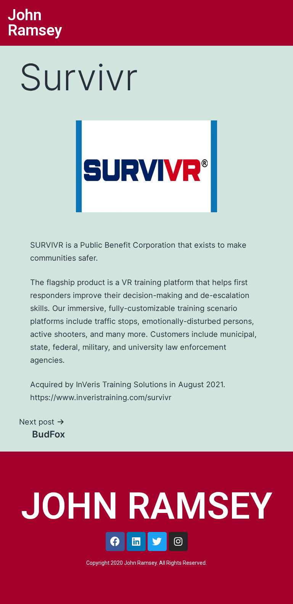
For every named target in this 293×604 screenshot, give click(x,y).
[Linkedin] (136, 541)
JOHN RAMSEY (146, 506)
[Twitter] (157, 541)
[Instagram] (178, 541)
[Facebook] (115, 541)
